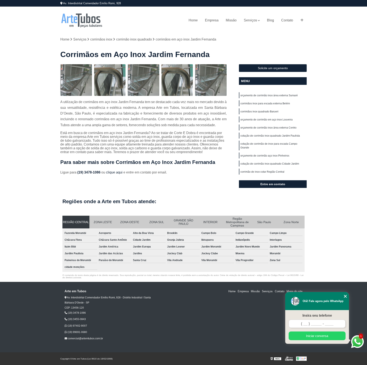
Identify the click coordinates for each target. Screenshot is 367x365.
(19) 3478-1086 (89, 172)
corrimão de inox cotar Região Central (262, 171)
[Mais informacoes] (302, 20)
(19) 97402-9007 (77, 325)
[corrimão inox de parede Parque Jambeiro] (143, 80)
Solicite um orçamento (273, 68)
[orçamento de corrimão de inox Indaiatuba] (177, 80)
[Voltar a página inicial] (81, 20)
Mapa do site (294, 291)
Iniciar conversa (317, 336)
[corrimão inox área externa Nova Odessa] (211, 80)
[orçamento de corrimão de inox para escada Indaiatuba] (110, 80)
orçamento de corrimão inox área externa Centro (268, 127)
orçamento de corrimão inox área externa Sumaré (269, 95)
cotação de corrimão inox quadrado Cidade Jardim (269, 163)
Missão (231, 20)
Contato (287, 20)
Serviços (250, 20)
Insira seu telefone (317, 315)
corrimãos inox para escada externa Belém (265, 103)
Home (193, 20)
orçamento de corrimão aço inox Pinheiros (264, 155)
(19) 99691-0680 (77, 332)
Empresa (212, 20)
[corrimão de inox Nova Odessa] (76, 80)
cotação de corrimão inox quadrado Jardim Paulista (270, 135)
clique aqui (114, 172)
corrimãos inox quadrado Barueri (259, 111)
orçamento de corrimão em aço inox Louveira (266, 119)
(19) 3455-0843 (76, 319)
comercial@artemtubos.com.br (85, 338)
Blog (270, 20)
